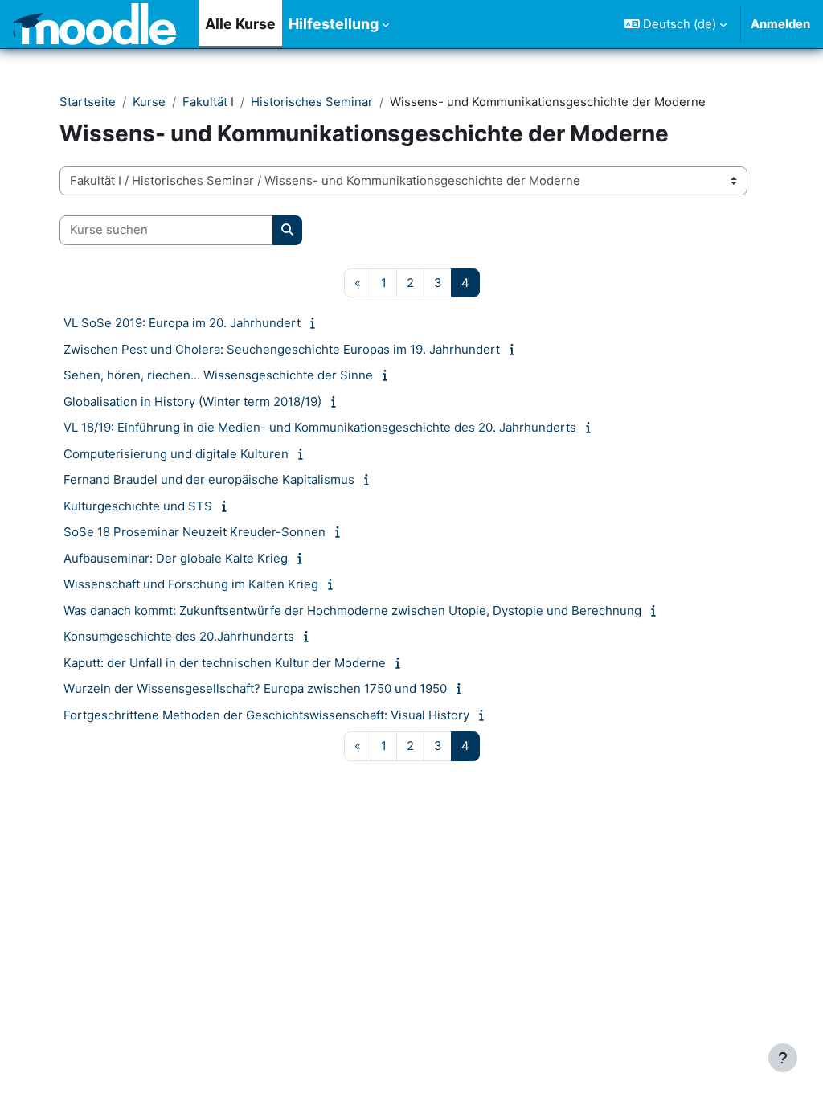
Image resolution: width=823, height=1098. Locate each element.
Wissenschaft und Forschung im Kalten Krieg (190, 584)
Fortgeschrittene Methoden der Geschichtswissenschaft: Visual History (266, 715)
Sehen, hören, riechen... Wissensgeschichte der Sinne (218, 375)
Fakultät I (208, 102)
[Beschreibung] (315, 323)
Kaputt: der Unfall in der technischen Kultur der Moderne (224, 662)
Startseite (87, 102)
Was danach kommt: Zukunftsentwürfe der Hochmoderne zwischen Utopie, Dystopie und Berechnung (352, 610)
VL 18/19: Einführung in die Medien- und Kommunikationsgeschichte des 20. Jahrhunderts (319, 427)
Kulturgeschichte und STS (137, 506)
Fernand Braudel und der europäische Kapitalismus (208, 479)
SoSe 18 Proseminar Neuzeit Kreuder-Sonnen (194, 531)
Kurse (149, 102)
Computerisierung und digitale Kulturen (176, 453)
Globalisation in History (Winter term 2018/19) (192, 401)
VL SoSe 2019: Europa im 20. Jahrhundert (182, 322)
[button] (675, 24)
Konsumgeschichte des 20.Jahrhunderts (178, 636)
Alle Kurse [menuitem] (240, 23)
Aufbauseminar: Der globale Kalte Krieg (175, 558)
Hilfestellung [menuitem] (334, 23)
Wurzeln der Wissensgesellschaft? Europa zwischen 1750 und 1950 (255, 688)
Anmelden (780, 24)
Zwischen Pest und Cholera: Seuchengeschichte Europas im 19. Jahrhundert (281, 349)
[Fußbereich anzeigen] (782, 1057)
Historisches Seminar (312, 102)
